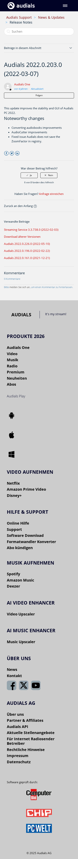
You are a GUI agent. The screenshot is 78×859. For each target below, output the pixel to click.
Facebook (6, 153)
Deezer (13, 586)
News (12, 669)
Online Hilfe (18, 523)
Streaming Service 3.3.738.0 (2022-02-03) (31, 229)
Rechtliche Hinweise (26, 749)
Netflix (13, 483)
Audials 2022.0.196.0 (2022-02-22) (27, 251)
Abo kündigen (20, 547)
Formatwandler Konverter (31, 541)
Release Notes (21, 22)
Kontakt (14, 675)
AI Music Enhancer (31, 630)
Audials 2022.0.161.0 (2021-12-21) (27, 258)
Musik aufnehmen (30, 562)
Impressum (17, 755)
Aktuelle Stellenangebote (31, 732)
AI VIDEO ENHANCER (31, 602)
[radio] (29, 175)
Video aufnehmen (30, 472)
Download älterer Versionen (22, 236)
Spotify (13, 573)
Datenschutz (19, 761)
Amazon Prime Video (26, 489)
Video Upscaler (21, 614)
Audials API (17, 726)
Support (14, 529)
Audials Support (19, 17)
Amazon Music (20, 580)
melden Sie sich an (19, 287)
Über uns (15, 714)
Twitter (11, 153)
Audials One (22, 84)
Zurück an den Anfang (18, 206)
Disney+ (14, 495)
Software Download (25, 535)
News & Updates (51, 17)
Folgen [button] (39, 95)
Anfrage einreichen (51, 194)
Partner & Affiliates (25, 720)
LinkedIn (17, 153)
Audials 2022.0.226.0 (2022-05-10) (27, 244)
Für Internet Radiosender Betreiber (31, 741)
